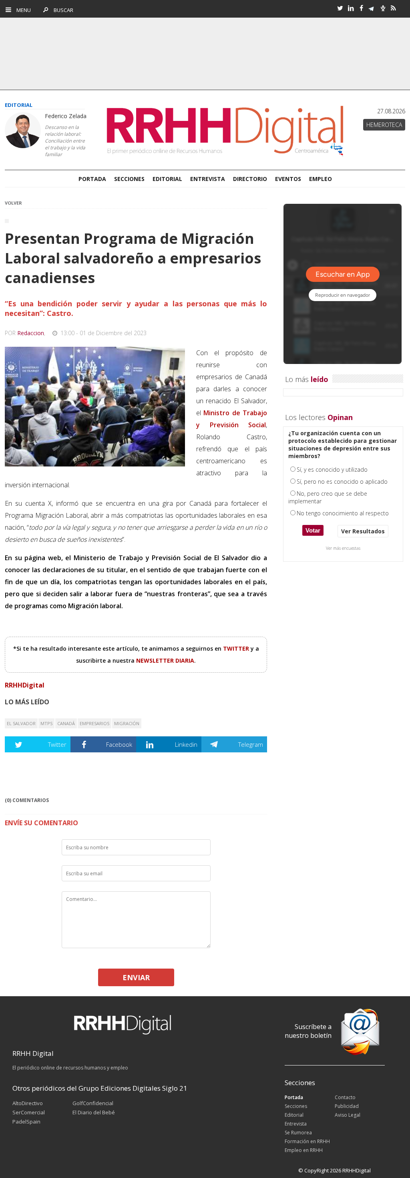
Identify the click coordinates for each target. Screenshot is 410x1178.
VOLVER (13, 203)
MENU (22, 10)
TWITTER (237, 648)
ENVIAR (136, 977)
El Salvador (21, 723)
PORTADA (92, 179)
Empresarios (94, 723)
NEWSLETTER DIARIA (165, 660)
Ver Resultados (363, 531)
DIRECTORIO (250, 179)
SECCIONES (129, 179)
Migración (126, 723)
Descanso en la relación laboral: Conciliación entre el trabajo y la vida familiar (65, 141)
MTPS (46, 723)
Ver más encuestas (343, 548)
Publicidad (347, 1106)
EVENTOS (288, 179)
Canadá (66, 723)
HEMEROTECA (384, 125)
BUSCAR (61, 10)
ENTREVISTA (207, 179)
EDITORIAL (167, 179)
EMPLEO (320, 179)
